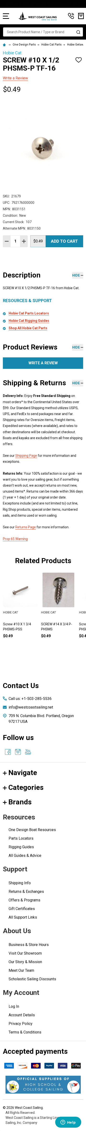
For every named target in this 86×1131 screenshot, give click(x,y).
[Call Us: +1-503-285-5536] (71, 16)
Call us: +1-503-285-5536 (30, 698)
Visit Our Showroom (25, 953)
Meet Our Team (21, 970)
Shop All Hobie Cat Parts (28, 328)
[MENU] (6, 16)
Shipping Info (20, 883)
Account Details (22, 1015)
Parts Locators (21, 838)
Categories (25, 787)
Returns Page (25, 527)
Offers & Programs (24, 900)
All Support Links (23, 917)
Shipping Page (26, 456)
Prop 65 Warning (15, 539)
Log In (14, 1006)
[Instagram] (18, 752)
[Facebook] (8, 752)
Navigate (22, 772)
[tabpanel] (58, 613)
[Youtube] (28, 752)
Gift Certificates (22, 908)
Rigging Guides (21, 847)
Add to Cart (64, 241)
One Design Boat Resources (32, 830)
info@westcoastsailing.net (31, 707)
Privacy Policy (20, 1023)
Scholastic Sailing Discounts (32, 979)
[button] (43, 1085)
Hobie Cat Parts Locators (29, 313)
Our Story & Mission (25, 962)
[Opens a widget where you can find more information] (68, 1123)
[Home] (5, 44)
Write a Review (15, 78)
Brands (20, 802)
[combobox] (43, 32)
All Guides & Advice (25, 855)
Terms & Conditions (25, 1032)
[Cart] (81, 16)
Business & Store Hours (29, 944)
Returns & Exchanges (26, 891)
